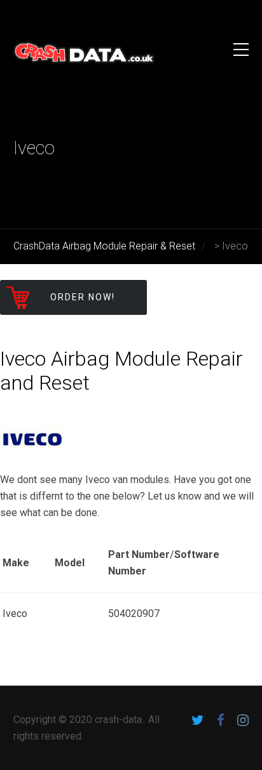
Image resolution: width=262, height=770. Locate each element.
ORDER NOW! (82, 297)
